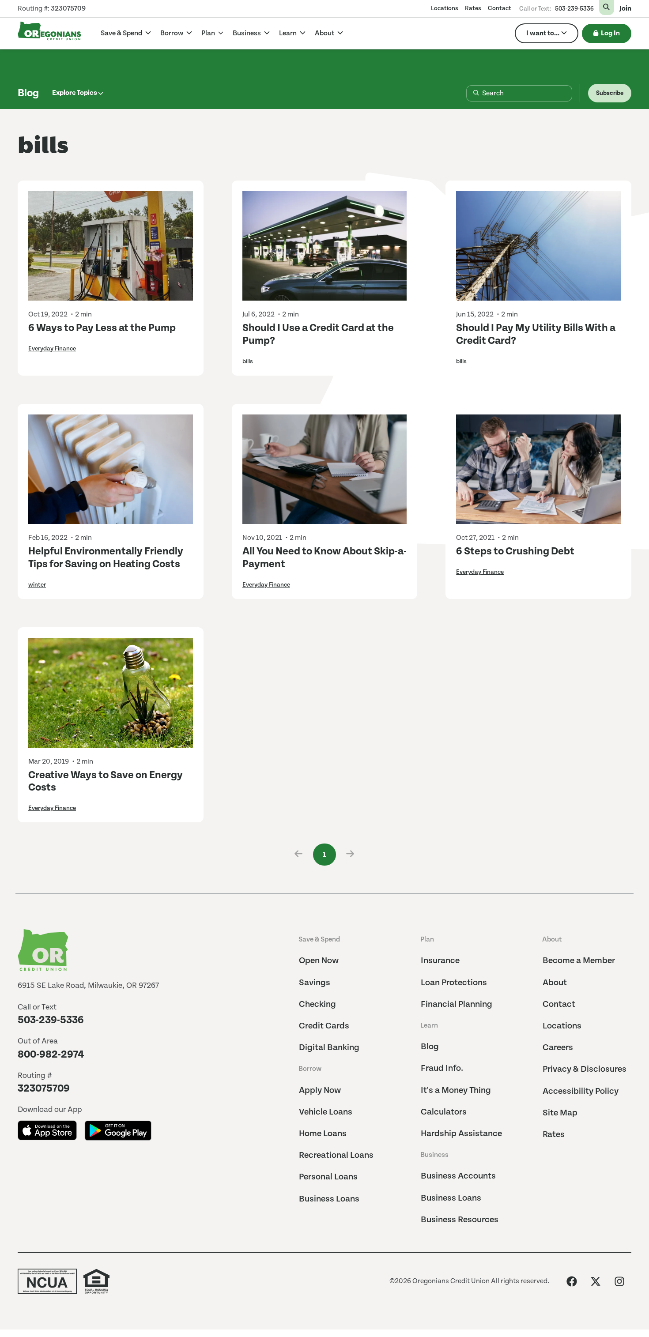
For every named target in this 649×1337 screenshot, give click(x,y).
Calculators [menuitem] (444, 1112)
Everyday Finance (52, 348)
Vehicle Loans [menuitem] (325, 1112)
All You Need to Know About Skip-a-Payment (324, 557)
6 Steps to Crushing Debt (515, 551)
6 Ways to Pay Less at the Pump (102, 328)
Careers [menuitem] (558, 1048)
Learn (288, 33)
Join (625, 8)
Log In (610, 33)
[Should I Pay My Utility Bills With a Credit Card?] (538, 246)
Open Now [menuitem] (319, 961)
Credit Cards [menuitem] (324, 1026)
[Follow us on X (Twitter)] (595, 1281)
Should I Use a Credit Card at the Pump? (318, 334)
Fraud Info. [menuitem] (442, 1068)
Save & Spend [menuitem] (319, 939)
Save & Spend (122, 33)
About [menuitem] (552, 939)
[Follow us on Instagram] (619, 1281)
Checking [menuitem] (317, 1004)
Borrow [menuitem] (309, 1069)
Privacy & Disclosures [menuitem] (584, 1069)
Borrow (172, 33)
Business (247, 33)
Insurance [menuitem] (440, 961)
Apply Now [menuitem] (320, 1090)
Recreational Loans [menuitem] (336, 1155)
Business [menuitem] (434, 1155)
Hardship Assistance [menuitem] (461, 1134)
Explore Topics (74, 93)
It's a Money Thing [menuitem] (456, 1090)
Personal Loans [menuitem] (328, 1177)
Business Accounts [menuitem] (458, 1176)
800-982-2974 (51, 1054)
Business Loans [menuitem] (329, 1199)
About (325, 33)
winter (37, 584)
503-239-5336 (574, 9)
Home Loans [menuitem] (323, 1134)
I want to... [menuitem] (542, 33)
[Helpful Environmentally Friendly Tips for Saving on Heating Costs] (110, 469)
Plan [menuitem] (427, 939)
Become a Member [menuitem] (579, 961)
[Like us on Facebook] (572, 1281)
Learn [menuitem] (429, 1025)
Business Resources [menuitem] (459, 1220)
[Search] (469, 93)
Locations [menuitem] (444, 8)
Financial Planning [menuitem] (456, 1004)
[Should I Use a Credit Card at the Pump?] (324, 246)
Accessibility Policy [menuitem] (581, 1091)
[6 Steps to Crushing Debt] (538, 469)
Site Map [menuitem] (560, 1113)
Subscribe (609, 93)
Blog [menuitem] (430, 1047)
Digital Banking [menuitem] (329, 1048)
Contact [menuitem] (499, 8)
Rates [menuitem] (473, 8)
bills (247, 361)
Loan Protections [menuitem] (454, 983)
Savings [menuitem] (314, 983)
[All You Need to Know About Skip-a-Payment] (324, 469)
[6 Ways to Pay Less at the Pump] (110, 246)
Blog (28, 93)
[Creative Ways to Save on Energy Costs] (110, 692)
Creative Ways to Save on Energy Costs (105, 781)
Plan (208, 33)
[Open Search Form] (606, 7)
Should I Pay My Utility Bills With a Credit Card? (535, 334)
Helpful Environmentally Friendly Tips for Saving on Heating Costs (105, 557)
